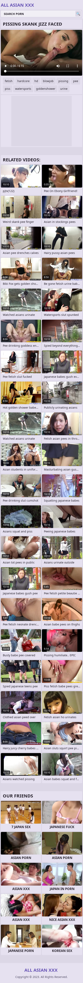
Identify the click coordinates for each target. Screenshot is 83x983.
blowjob (48, 81)
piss (7, 89)
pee (75, 81)
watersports (23, 89)
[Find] (78, 14)
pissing (63, 81)
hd (36, 81)
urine (63, 89)
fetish (8, 81)
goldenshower (45, 89)
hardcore (23, 81)
